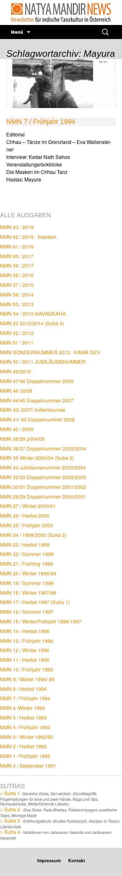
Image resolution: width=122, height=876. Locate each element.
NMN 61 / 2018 (16, 246)
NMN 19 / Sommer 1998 (26, 583)
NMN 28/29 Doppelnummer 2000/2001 (43, 496)
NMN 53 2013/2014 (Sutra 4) (32, 323)
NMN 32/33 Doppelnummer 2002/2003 (43, 477)
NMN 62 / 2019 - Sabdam (28, 236)
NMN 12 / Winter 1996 (24, 650)
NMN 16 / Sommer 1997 (26, 611)
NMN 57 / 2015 (16, 284)
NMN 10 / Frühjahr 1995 (26, 669)
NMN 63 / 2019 (16, 227)
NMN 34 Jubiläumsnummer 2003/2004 (43, 467)
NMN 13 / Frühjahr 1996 (26, 640)
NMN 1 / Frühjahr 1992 (25, 756)
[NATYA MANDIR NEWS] (61, 12)
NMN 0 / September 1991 (28, 765)
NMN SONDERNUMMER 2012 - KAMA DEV (50, 352)
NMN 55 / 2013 (16, 304)
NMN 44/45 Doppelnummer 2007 (37, 400)
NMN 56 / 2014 (16, 294)
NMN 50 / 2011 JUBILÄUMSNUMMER (43, 361)
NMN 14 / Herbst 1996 (24, 631)
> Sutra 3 (10, 820)
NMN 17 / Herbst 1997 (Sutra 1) (35, 602)
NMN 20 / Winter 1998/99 (28, 573)
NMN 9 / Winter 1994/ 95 (27, 679)
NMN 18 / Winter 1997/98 (28, 592)
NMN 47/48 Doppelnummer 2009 (37, 381)
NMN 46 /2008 (16, 390)
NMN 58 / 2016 (16, 275)
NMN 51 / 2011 (16, 342)
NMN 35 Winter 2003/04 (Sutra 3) (37, 457)
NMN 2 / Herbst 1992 (23, 746)
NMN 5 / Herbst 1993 (23, 717)
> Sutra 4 (10, 831)
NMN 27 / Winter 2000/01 (28, 505)
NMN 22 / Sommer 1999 (26, 554)
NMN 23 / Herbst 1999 (24, 544)
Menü (17, 32)
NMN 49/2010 (15, 371)
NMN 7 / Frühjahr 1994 (40, 121)
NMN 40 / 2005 (16, 429)
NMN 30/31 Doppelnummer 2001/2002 (43, 486)
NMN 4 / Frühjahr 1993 (25, 727)
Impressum (49, 860)
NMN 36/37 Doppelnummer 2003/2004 (43, 448)
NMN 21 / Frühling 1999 (26, 563)
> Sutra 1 (10, 793)
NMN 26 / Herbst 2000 (24, 515)
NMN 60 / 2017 (16, 256)
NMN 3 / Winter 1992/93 (26, 737)
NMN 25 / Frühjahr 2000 (26, 525)
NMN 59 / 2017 (16, 265)
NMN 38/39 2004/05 (22, 438)
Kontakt (76, 860)
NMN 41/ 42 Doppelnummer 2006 (37, 419)
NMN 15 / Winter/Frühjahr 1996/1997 (40, 621)
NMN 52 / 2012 (16, 333)
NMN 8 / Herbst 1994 (23, 688)
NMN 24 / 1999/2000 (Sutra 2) (33, 535)
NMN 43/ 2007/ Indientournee (32, 409)
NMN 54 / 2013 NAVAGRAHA (33, 313)
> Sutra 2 (10, 809)
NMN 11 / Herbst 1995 (24, 659)
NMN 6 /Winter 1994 (22, 707)
